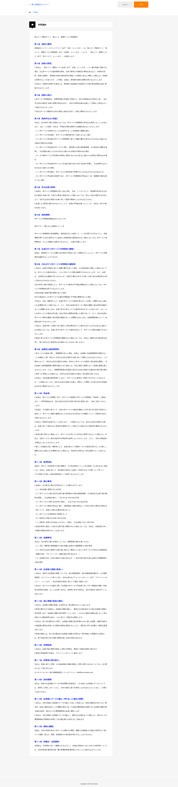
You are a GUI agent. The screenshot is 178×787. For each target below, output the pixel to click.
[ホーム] (29, 12)
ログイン (125, 4)
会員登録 (141, 4)
